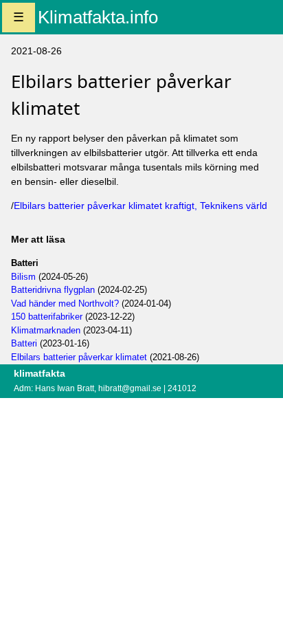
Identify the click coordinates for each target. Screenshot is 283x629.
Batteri (24, 343)
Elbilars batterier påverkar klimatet (79, 357)
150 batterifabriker (46, 316)
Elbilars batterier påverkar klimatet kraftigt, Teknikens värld (140, 205)
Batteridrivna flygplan (53, 290)
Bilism (23, 277)
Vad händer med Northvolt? (65, 303)
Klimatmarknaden (45, 330)
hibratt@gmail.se (129, 388)
